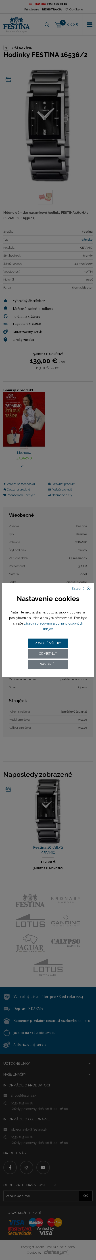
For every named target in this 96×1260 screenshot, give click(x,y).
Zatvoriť (78, 588)
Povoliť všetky (48, 643)
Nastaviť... (48, 664)
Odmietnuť (48, 653)
